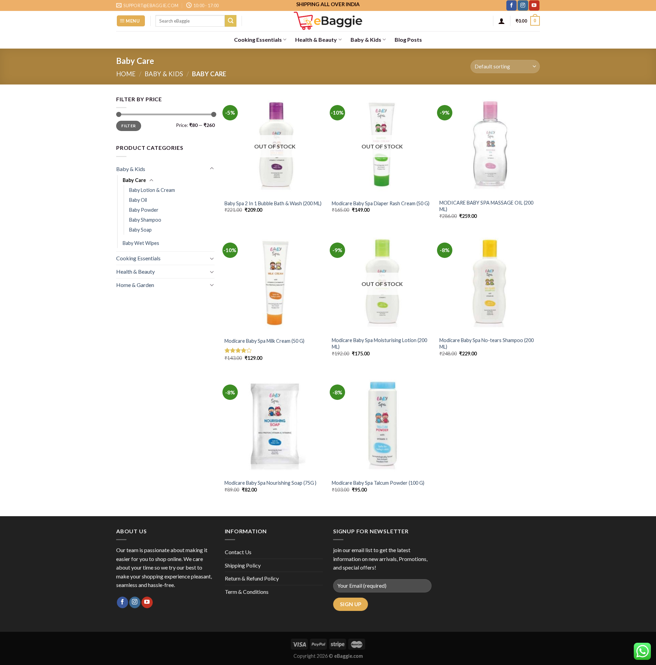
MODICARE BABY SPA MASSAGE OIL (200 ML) (486, 206)
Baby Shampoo (145, 220)
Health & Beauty (316, 39)
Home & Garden (135, 285)
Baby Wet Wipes (141, 243)
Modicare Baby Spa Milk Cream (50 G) (264, 341)
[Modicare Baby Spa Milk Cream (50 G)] (274, 282)
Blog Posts (408, 39)
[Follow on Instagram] (523, 5)
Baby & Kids (366, 39)
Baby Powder (144, 210)
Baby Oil (138, 200)
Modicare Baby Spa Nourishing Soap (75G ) (270, 483)
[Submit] (230, 21)
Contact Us (238, 552)
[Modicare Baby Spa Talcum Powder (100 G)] (382, 424)
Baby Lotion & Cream (152, 190)
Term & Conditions (247, 591)
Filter (128, 125)
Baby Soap (140, 230)
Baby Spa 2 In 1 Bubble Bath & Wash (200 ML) (273, 203)
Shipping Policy (243, 565)
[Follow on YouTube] (534, 5)
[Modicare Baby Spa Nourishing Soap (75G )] (274, 424)
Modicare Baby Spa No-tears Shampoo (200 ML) (486, 343)
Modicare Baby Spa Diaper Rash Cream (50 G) (380, 203)
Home (126, 74)
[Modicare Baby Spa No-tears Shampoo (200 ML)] (489, 282)
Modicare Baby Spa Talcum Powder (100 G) (378, 483)
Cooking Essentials (258, 39)
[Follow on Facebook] (511, 5)
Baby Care (134, 180)
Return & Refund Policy (252, 578)
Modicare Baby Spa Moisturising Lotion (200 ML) (379, 343)
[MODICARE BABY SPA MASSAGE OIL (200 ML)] (489, 145)
